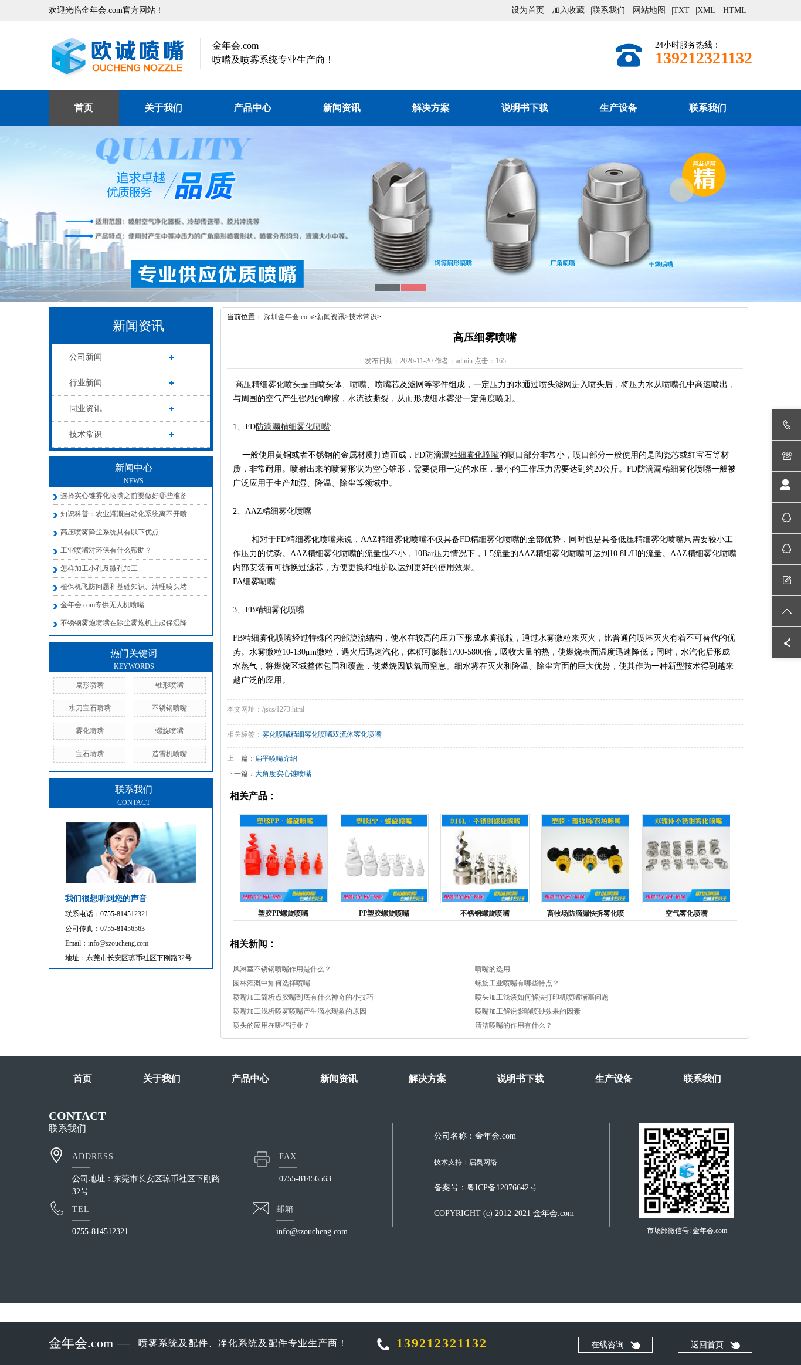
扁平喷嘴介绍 (276, 758)
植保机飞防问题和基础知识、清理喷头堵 (123, 586)
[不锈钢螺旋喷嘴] (485, 858)
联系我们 (608, 10)
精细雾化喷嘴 (311, 734)
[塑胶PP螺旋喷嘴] (283, 858)
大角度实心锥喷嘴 (283, 774)
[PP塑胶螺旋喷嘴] (384, 858)
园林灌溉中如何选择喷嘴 (271, 983)
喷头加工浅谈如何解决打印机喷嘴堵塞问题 (542, 997)
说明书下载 (524, 108)
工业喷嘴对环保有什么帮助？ (106, 550)
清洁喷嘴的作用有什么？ (513, 1025)
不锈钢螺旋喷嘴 (485, 913)
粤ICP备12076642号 (502, 1187)
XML (706, 10)
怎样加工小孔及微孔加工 (99, 568)
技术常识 (85, 434)
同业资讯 (85, 408)
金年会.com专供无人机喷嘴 (102, 605)
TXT (681, 10)
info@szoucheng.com (118, 943)
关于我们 (163, 108)
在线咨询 (607, 1344)
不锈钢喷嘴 (169, 708)
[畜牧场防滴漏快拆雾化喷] (585, 858)
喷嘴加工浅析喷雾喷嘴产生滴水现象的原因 (299, 1011)
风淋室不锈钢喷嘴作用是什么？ (282, 969)
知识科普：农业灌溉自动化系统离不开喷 (123, 514)
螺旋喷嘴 (169, 731)
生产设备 (618, 108)
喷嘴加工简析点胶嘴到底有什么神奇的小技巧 (303, 997)
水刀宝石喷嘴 (90, 708)
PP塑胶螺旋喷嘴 (384, 913)
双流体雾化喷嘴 (357, 734)
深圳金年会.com (288, 317)
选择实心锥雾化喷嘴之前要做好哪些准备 (123, 496)
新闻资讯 (342, 108)
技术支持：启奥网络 (465, 1162)
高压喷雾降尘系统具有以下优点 (109, 532)
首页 (83, 108)
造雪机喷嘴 (169, 754)
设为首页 (527, 10)
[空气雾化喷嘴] (686, 858)
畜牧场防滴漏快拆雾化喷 (585, 913)
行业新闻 (85, 382)
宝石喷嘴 (90, 754)
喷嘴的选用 (492, 969)
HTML (734, 10)
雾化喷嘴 (90, 731)
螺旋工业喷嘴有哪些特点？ (517, 983)
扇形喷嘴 (90, 685)
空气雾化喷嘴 (687, 913)
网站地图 (649, 10)
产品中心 (252, 108)
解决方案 (431, 108)
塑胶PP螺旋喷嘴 (283, 913)
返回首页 (707, 1344)
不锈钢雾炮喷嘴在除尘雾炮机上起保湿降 (123, 623)
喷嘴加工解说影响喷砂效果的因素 (528, 1011)
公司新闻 (85, 357)
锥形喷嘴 (169, 685)
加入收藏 (568, 10)
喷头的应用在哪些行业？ (271, 1025)
